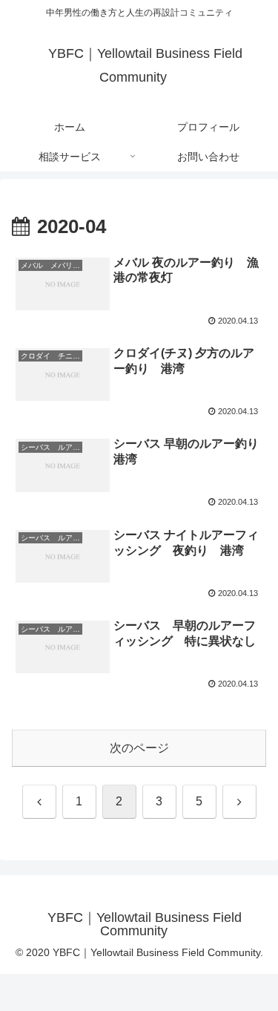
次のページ (139, 748)
